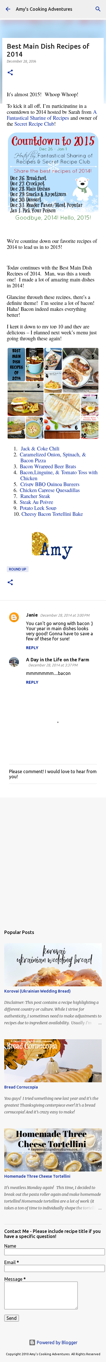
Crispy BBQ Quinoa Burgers (49, 484)
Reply (32, 647)
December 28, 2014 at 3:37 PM (52, 665)
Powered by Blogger (56, 1342)
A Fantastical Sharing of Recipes (52, 114)
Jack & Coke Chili (40, 448)
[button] (10, 73)
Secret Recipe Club (34, 123)
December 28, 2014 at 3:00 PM (64, 615)
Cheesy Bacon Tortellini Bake (52, 513)
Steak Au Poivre (36, 501)
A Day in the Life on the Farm (57, 659)
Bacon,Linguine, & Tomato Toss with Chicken (59, 475)
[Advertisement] (53, 859)
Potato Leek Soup (38, 507)
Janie (32, 614)
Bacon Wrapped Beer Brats (48, 466)
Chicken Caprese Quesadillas (50, 489)
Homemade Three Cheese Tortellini (37, 1176)
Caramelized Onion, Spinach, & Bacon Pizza (53, 457)
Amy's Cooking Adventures (44, 9)
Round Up (17, 569)
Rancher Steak (35, 495)
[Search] (98, 9)
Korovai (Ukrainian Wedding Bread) (37, 991)
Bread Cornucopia (21, 1087)
